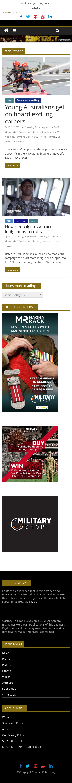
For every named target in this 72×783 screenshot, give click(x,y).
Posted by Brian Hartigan (37, 236)
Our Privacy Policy (13, 735)
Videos (6, 677)
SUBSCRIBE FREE (12, 741)
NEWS (6, 653)
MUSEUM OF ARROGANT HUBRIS (22, 747)
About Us (7, 729)
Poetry (6, 659)
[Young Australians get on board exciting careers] (36, 60)
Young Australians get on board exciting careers (34, 114)
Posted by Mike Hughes (37, 127)
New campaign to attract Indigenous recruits (28, 229)
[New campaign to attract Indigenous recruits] (36, 180)
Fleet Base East (44, 132)
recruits (9, 246)
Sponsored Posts (12, 723)
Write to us (9, 694)
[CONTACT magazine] (6, 31)
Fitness (6, 671)
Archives (7, 682)
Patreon (34, 601)
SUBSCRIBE (9, 688)
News (10, 100)
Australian (21, 221)
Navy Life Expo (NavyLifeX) (29, 136)
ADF (9, 221)
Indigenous (41, 241)
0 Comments (23, 132)
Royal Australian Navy (28, 100)
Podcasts (7, 665)
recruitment (50, 136)
